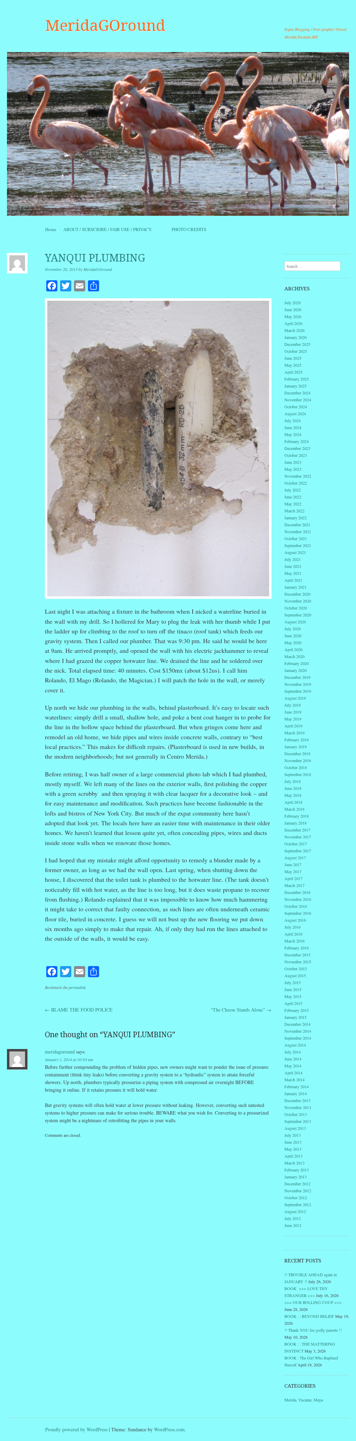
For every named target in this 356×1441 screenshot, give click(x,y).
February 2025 (296, 379)
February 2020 (296, 663)
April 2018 (293, 802)
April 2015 (293, 1003)
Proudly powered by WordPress (76, 1429)
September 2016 (297, 913)
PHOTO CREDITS (189, 229)
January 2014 (295, 1093)
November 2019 (297, 684)
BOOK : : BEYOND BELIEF (309, 1316)
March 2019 (294, 732)
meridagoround (60, 1051)
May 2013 (292, 1149)
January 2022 (295, 517)
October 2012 (295, 1197)
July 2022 (292, 490)
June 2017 (292, 864)
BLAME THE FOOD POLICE (79, 1009)
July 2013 (292, 1135)
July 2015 (292, 982)
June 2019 (292, 712)
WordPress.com (169, 1429)
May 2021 (292, 573)
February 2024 (296, 441)
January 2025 (295, 386)
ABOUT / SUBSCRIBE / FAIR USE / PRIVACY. (114, 229)
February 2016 (296, 947)
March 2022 (294, 510)
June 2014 (292, 1058)
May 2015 (292, 996)
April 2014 (293, 1072)
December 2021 (297, 524)
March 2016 (294, 941)
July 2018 (292, 781)
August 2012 (295, 1211)
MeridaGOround (105, 26)
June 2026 (292, 309)
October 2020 (295, 608)
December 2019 (297, 677)
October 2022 (295, 483)
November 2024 (297, 399)
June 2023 (292, 462)
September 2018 (297, 774)
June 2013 (292, 1142)
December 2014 (297, 1024)
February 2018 (296, 816)
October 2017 (295, 843)
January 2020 (295, 670)
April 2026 (293, 323)
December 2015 (297, 954)
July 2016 (292, 927)
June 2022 (292, 497)
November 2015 (297, 961)
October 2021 (295, 538)
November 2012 (297, 1190)
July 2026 (292, 302)
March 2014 (294, 1079)
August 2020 (295, 621)
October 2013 (295, 1114)
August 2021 (295, 552)
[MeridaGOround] (178, 134)
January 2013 (295, 1176)
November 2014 (297, 1031)
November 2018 (297, 760)
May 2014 (292, 1065)
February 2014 (296, 1086)
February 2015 (296, 1010)
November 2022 (297, 476)
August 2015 (295, 975)
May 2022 (292, 503)
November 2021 (297, 531)
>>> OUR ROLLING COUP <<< (313, 1302)
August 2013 (295, 1128)
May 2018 (292, 795)
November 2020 (297, 601)
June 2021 (292, 566)
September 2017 (297, 850)
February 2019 (296, 739)
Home (50, 229)
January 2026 (295, 337)
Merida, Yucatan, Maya (303, 1399)
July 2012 (292, 1218)
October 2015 (295, 968)
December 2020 (297, 594)
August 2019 (295, 698)
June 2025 (292, 358)
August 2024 (295, 413)
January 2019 (295, 746)
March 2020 (294, 656)
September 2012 (297, 1204)
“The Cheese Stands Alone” (241, 1009)
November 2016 (297, 899)
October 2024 (295, 406)
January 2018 (295, 823)
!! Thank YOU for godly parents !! (313, 1330)
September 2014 (297, 1038)
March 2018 (294, 809)
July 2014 (292, 1052)
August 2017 (295, 857)
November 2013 (297, 1107)
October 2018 (295, 767)
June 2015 (292, 989)
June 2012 (292, 1225)
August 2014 (295, 1045)
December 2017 (297, 830)
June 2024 (292, 427)
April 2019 (293, 725)
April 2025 (293, 372)
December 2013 (297, 1100)
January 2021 (295, 587)
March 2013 (294, 1163)
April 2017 (293, 878)
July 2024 (292, 420)
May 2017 (292, 871)
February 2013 (296, 1170)
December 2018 (297, 753)
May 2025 (292, 365)
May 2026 (292, 316)
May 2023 (292, 469)
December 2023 (297, 448)
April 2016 (293, 934)
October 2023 (295, 455)
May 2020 (292, 642)
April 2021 (293, 580)
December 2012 (297, 1183)
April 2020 (293, 649)
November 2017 (297, 836)
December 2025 (297, 344)
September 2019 (297, 691)
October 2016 (295, 906)
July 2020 (292, 628)
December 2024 (297, 392)
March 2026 (294, 330)
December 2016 (297, 892)
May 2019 (292, 719)
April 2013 (293, 1156)
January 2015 (295, 1017)
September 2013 (297, 1121)
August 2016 (295, 920)
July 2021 (292, 559)
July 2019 (292, 705)
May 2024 (292, 434)
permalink (77, 987)
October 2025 (295, 351)
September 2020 (297, 614)
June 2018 (292, 788)
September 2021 (297, 545)
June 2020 (292, 635)
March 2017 (294, 885)
